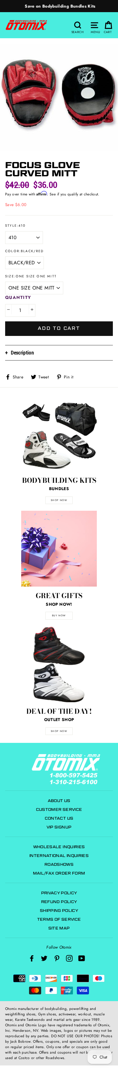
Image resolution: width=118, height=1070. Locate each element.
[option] (59, 6)
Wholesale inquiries (59, 847)
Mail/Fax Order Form (59, 873)
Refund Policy (59, 901)
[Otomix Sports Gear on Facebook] (31, 958)
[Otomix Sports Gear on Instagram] (69, 958)
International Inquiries (59, 855)
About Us (59, 800)
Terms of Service (59, 919)
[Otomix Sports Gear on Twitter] (44, 958)
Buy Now (59, 615)
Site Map (59, 928)
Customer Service (59, 809)
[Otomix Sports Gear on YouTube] (81, 958)
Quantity (18, 297)
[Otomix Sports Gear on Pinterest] (57, 958)
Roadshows (59, 864)
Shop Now (59, 731)
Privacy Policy (59, 893)
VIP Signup (59, 827)
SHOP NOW (59, 500)
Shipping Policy (59, 910)
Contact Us (59, 818)
